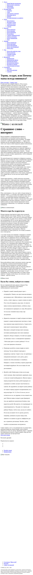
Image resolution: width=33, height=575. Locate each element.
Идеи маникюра (11, 32)
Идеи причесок (11, 29)
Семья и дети (10, 55)
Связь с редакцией (9, 565)
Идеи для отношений (13, 47)
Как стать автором (12, 70)
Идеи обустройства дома (14, 51)
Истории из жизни (12, 64)
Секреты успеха (11, 23)
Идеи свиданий (11, 44)
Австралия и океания (13, 13)
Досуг (5, 2)
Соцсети (9, 71)
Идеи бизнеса (10, 21)
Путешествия (7, 9)
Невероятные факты (12, 60)
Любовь (6, 41)
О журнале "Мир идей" (10, 562)
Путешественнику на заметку (15, 18)
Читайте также (8, 450)
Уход (8, 39)
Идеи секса (10, 48)
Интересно (7, 57)
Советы (9, 26)
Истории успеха (11, 22)
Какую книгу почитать (13, 5)
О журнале (7, 67)
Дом (5, 50)
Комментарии (7, 452)
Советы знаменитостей (13, 35)
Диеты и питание (12, 36)
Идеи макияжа (11, 31)
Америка (9, 10)
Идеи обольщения (12, 45)
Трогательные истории (13, 65)
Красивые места (11, 15)
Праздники (10, 6)
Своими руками (11, 54)
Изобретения (10, 58)
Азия (8, 12)
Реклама (9, 68)
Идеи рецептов (11, 52)
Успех (5, 19)
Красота (6, 28)
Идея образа (10, 34)
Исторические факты (13, 63)
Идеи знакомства (11, 42)
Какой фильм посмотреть (14, 3)
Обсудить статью (5, 435)
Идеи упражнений (12, 38)
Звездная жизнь (11, 25)
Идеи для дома (5, 82)
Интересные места (12, 61)
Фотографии (10, 7)
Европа (9, 16)
